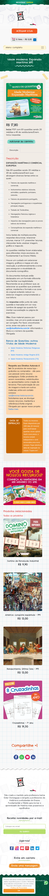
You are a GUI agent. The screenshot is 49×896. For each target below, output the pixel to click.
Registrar (20, 2)
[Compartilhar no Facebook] (16, 757)
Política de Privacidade (19, 888)
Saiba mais (13, 409)
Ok (19, 891)
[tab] (14, 150)
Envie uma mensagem (24, 865)
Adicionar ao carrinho (21, 141)
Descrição (14, 150)
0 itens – (23, 39)
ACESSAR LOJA (24, 31)
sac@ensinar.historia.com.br (20, 395)
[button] (39, 87)
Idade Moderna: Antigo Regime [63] (25, 355)
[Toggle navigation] (42, 47)
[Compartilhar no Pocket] (27, 757)
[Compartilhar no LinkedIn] (33, 757)
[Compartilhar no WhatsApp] (21, 757)
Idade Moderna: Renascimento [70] (25, 359)
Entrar (30, 2)
